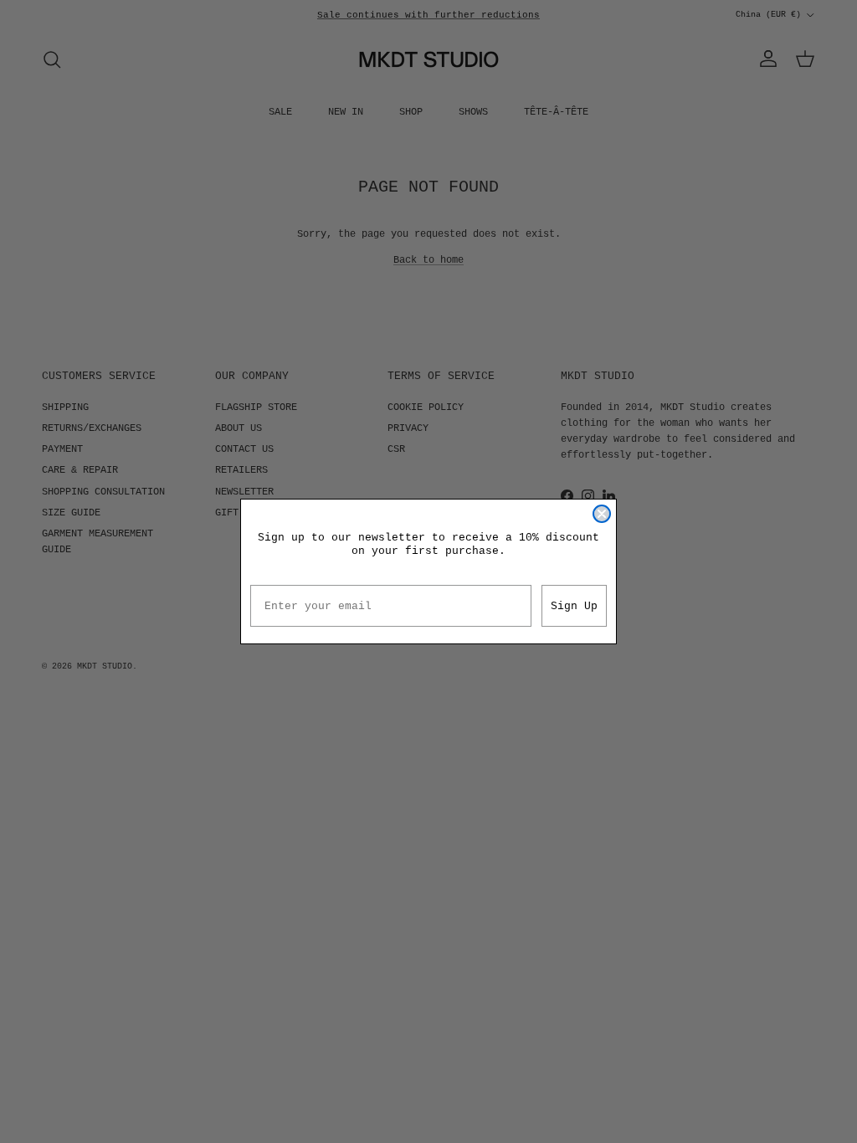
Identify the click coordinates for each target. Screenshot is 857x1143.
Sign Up (574, 606)
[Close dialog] (601, 513)
